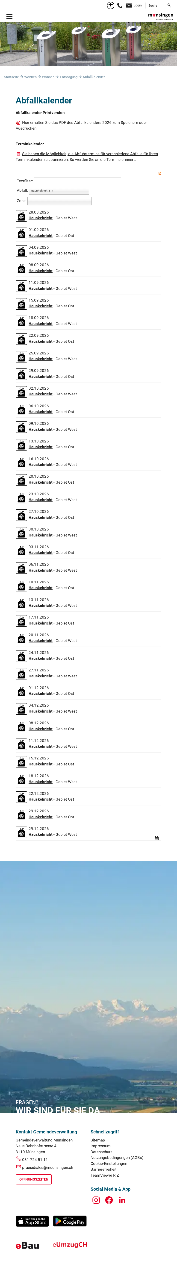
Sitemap (98, 1140)
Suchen (169, 5)
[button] (9, 16)
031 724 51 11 (35, 1159)
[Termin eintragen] (156, 838)
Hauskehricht (41, 218)
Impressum (101, 1146)
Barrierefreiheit (104, 1169)
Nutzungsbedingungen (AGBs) (117, 1157)
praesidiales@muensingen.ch (47, 1167)
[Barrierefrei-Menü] (110, 5)
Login (138, 5)
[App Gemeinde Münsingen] (32, 1225)
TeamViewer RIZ (105, 1175)
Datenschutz (101, 1152)
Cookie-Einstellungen (109, 1163)
